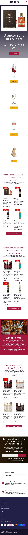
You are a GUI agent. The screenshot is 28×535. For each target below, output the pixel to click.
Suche (2, 514)
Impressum (3, 503)
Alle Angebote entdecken (14, 233)
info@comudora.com (6, 521)
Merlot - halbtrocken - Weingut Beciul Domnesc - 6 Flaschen (19, 418)
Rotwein (14, 81)
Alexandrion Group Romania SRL (8, 199)
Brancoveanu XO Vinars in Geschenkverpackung (8, 203)
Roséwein (14, 134)
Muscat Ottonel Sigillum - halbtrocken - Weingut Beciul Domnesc (19, 299)
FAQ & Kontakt (4, 515)
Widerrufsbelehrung (5, 508)
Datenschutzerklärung (17, 460)
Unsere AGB (3, 504)
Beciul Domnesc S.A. (18, 220)
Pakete (14, 161)
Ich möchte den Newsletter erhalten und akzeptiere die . (14, 459)
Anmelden (22, 455)
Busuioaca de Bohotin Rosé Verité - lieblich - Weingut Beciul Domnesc (19, 225)
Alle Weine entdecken (14, 308)
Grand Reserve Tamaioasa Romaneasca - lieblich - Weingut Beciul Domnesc (8, 300)
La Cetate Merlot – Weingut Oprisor (19, 202)
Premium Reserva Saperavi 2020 (7, 224)
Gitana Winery (5, 220)
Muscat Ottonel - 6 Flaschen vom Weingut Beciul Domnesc (7, 418)
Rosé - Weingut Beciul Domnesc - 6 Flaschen (19, 395)
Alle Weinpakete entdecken (14, 426)
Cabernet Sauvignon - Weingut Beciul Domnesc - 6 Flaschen (8, 276)
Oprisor (15, 198)
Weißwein (14, 107)
